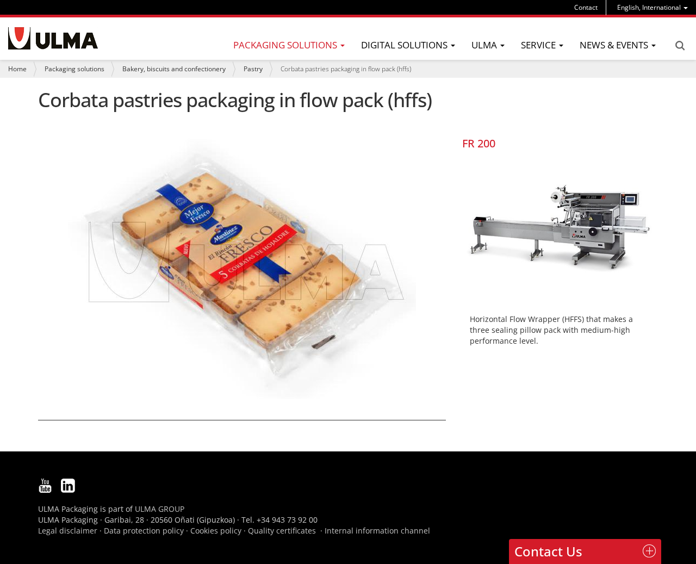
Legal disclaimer (67, 530)
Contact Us (548, 551)
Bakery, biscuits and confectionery (174, 68)
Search (680, 46)
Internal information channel (377, 530)
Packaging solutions (74, 68)
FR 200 (478, 143)
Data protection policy (144, 530)
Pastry (253, 68)
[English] (53, 38)
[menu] (652, 7)
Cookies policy (215, 530)
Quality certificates (282, 530)
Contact (586, 7)
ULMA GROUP (159, 509)
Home (17, 68)
